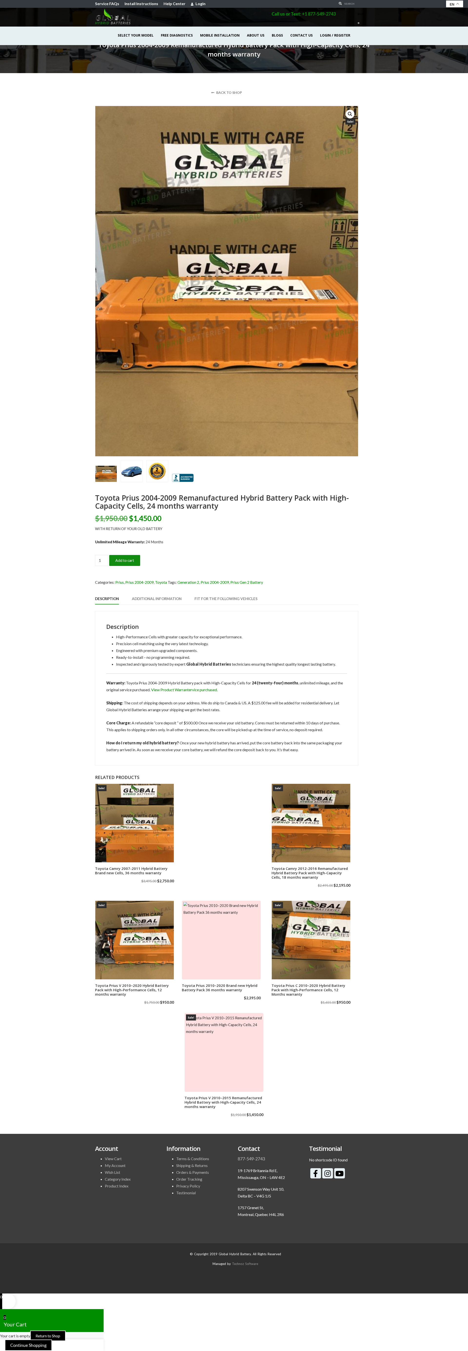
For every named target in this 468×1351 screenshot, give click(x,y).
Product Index (116, 1186)
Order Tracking (189, 1179)
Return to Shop (48, 1335)
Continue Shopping (28, 1345)
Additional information (157, 598)
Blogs (277, 35)
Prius (119, 582)
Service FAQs (107, 3)
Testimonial (186, 1192)
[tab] (107, 598)
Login (200, 3)
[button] (350, 114)
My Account (115, 1165)
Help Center (174, 3)
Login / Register (335, 35)
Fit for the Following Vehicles (226, 598)
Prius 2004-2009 (139, 582)
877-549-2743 (251, 1158)
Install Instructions (141, 3)
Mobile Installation (220, 35)
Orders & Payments (192, 1172)
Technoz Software (245, 1264)
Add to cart (124, 560)
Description (107, 598)
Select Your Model (136, 35)
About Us (255, 35)
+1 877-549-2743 (319, 14)
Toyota (161, 582)
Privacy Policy (188, 1186)
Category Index (118, 1179)
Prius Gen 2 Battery (246, 582)
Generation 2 (188, 582)
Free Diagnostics (177, 35)
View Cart (113, 1158)
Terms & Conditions (192, 1158)
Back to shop (228, 92)
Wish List (112, 1172)
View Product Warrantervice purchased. (184, 689)
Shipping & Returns (192, 1165)
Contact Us (301, 35)
